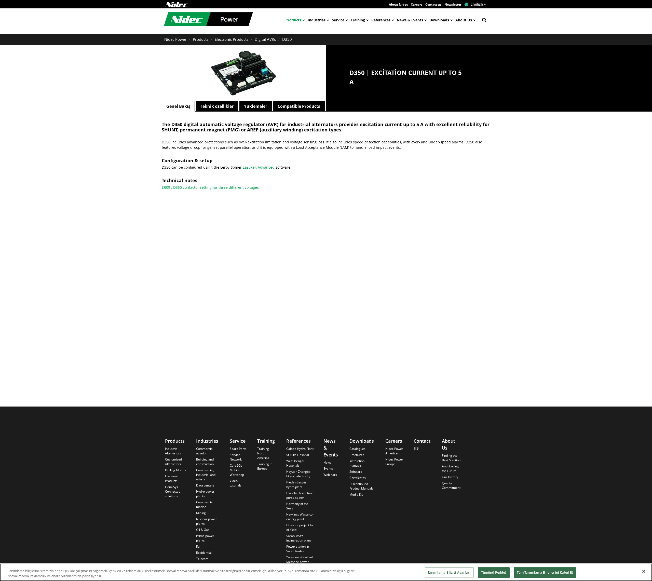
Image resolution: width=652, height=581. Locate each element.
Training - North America (264, 453)
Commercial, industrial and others (205, 474)
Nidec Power (175, 39)
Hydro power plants (205, 493)
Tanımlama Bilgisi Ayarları (449, 572)
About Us (463, 20)
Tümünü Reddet (493, 572)
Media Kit (356, 494)
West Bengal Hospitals (295, 463)
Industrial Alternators (173, 451)
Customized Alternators (173, 461)
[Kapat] (643, 571)
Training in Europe (264, 466)
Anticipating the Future (450, 468)
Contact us (433, 4)
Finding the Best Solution (451, 457)
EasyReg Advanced (259, 167)
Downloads (439, 20)
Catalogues (357, 449)
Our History (450, 477)
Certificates (357, 478)
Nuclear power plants (206, 521)
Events (328, 468)
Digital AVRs (265, 39)
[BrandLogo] (208, 20)
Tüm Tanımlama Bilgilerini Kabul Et (545, 572)
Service (338, 20)
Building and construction (205, 461)
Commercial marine (204, 504)
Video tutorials (235, 483)
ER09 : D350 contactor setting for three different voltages (210, 187)
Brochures (356, 455)
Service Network (236, 457)
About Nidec (398, 4)
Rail (198, 546)
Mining (201, 513)
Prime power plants (205, 538)
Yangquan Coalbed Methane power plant (299, 562)
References (380, 20)
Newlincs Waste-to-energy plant (300, 516)
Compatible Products (299, 106)
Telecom (202, 559)
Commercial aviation (204, 451)
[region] (326, 572)
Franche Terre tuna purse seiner (300, 495)
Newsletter (452, 4)
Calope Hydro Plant (300, 449)
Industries (316, 20)
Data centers (205, 485)
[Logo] (177, 4)
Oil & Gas (202, 530)
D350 (287, 39)
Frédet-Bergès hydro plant (296, 484)
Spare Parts (238, 449)
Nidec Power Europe (394, 461)
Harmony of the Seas (297, 506)
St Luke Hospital (297, 455)
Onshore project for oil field (300, 527)
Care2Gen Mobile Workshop (237, 470)
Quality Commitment (451, 485)
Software (355, 471)
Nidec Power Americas (394, 451)
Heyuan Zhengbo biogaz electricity (298, 473)
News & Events (410, 20)
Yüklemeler (255, 106)
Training (358, 20)
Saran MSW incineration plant (298, 538)
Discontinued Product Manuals (361, 486)
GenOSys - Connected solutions (172, 491)
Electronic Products (231, 39)
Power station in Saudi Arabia (297, 548)
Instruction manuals (356, 463)
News (327, 462)
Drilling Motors (175, 470)
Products (293, 20)
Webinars (330, 474)
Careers (416, 4)
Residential (204, 552)
